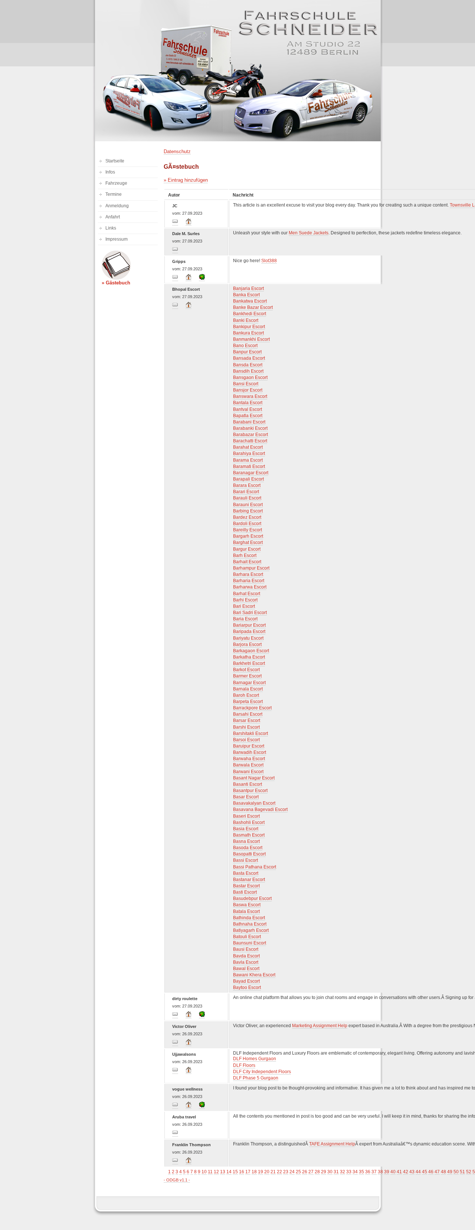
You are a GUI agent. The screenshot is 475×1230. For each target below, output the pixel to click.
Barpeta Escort (248, 701)
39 (386, 1171)
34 (355, 1171)
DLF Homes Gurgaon (254, 1058)
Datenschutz (177, 151)
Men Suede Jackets (308, 232)
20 (266, 1171)
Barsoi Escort (246, 739)
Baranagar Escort (250, 472)
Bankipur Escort (249, 326)
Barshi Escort (246, 727)
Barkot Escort (246, 669)
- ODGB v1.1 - (177, 1180)
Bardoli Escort (247, 523)
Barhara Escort (248, 574)
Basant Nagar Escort (254, 778)
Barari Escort (246, 491)
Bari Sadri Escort (250, 612)
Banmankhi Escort (251, 339)
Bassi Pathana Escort (254, 867)
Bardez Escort (247, 517)
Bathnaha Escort (249, 924)
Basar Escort (246, 796)
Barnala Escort (248, 689)
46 (430, 1171)
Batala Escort (246, 911)
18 (254, 1171)
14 (229, 1171)
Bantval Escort (247, 409)
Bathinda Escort (249, 917)
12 (216, 1171)
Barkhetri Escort (249, 663)
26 (304, 1171)
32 (342, 1171)
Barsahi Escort (247, 714)
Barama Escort (248, 460)
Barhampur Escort (251, 568)
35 (361, 1171)
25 (298, 1171)
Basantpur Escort (250, 790)
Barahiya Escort (249, 453)
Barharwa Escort (249, 587)
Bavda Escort (246, 956)
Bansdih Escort (248, 371)
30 (329, 1171)
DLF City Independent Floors (262, 1071)
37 (374, 1171)
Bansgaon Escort (250, 377)
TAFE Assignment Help (332, 1144)
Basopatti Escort (249, 854)
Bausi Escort (245, 949)
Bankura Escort (248, 333)
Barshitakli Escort (250, 733)
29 (323, 1171)
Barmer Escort (247, 676)
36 (367, 1171)
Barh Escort (244, 555)
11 (210, 1171)
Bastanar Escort (249, 879)
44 (418, 1171)
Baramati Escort (249, 466)
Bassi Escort (245, 860)
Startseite (114, 161)
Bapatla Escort (247, 415)
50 (456, 1171)
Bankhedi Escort (249, 313)
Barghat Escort (248, 542)
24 (292, 1171)
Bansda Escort (247, 364)
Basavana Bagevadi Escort (260, 809)
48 (443, 1171)
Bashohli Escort (249, 822)
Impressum (116, 239)
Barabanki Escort (250, 428)
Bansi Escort (245, 383)
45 (424, 1171)
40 (393, 1171)
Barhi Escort (245, 600)
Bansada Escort (249, 358)
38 (380, 1171)
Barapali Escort (248, 479)
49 (449, 1171)
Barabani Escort (249, 422)
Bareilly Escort (247, 529)
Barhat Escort (246, 593)
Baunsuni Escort (249, 943)
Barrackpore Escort (252, 707)
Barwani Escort (248, 771)
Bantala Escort (247, 402)
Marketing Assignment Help (319, 1025)
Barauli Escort (247, 498)
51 (462, 1171)
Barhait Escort (247, 561)
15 (235, 1171)
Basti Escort (245, 892)
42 (405, 1171)
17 (247, 1171)
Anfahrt (112, 217)
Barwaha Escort (249, 758)
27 (311, 1171)
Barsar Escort (246, 720)
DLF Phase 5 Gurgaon (255, 1078)
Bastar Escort (246, 885)
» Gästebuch (116, 283)
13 (222, 1171)
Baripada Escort (249, 631)
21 (273, 1171)
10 (204, 1171)
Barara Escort (247, 485)
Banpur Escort (247, 352)
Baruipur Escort (248, 746)
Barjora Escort (247, 644)
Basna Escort (246, 841)
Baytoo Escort (247, 987)
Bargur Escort (247, 549)
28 (317, 1171)
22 (279, 1171)
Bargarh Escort (248, 536)
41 (399, 1171)
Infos (110, 172)
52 (468, 1171)
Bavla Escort (245, 962)
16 (241, 1171)
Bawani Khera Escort (254, 974)
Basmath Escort (249, 835)
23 (285, 1171)
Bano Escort (245, 345)
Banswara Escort (250, 396)
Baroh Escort (246, 695)
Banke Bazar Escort (253, 307)
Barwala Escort (248, 765)
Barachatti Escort (250, 440)
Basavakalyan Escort (254, 803)
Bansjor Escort (247, 390)
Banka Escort (246, 294)
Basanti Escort (247, 784)
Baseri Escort (246, 816)
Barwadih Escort (249, 752)
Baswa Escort (247, 904)
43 (412, 1171)
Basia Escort (245, 828)
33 (348, 1171)
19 (260, 1171)
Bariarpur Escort (249, 625)
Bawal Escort (246, 968)
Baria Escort (245, 618)
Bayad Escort (246, 981)
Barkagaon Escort (251, 650)
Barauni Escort (248, 504)
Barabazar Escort (250, 434)
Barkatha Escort (249, 657)
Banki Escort (245, 320)
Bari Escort (244, 606)
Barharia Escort (248, 580)
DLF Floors (244, 1065)
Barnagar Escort (249, 682)
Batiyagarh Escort (251, 930)
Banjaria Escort (248, 288)
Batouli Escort (247, 936)
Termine (113, 194)
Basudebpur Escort (252, 898)
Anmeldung (117, 205)
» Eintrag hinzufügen (186, 180)
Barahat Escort (248, 447)
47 (437, 1171)
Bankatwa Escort (250, 301)
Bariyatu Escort (248, 638)
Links (110, 228)
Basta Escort (245, 873)
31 (336, 1171)
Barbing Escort (248, 511)
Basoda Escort (247, 847)
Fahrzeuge (116, 183)
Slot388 (269, 260)
